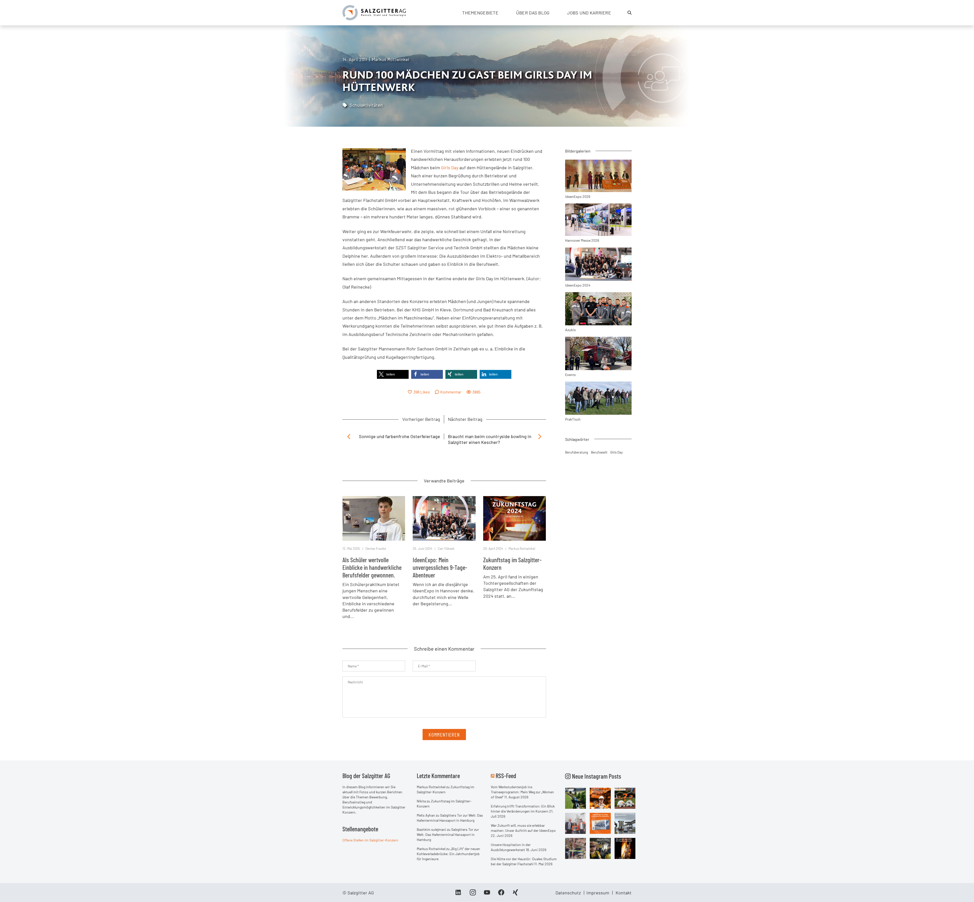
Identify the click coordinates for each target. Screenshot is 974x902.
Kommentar (450, 391)
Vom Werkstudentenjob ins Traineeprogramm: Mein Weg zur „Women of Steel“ (522, 792)
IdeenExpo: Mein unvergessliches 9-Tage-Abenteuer (440, 567)
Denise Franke (376, 549)
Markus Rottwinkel (390, 59)
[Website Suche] (630, 12)
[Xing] (515, 894)
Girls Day (449, 167)
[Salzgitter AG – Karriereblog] (374, 12)
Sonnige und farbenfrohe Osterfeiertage (399, 436)
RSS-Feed (506, 775)
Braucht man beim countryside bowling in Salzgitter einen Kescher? (489, 439)
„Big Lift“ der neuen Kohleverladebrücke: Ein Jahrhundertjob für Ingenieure (448, 854)
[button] (393, 374)
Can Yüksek (446, 549)
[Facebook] (501, 894)
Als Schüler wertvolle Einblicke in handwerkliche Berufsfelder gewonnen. (372, 567)
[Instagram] (473, 894)
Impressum (597, 892)
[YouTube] (487, 894)
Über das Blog (533, 12)
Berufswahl (599, 452)
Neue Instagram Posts (596, 776)
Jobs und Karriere (589, 12)
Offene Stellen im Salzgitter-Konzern (370, 840)
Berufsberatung (576, 452)
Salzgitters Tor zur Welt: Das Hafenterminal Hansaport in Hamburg (448, 834)
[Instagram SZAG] (575, 797)
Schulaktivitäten (366, 105)
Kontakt (624, 892)
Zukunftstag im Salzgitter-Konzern (512, 563)
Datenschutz (568, 892)
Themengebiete (480, 12)
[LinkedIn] (459, 894)
